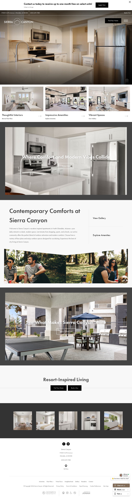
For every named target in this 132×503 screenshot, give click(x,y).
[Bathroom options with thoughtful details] (68, 420)
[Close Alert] (130, 2)
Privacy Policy (60, 486)
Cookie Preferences (95, 486)
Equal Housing (83, 486)
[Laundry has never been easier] (90, 420)
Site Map (105, 486)
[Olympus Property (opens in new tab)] (49, 494)
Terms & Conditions (71, 486)
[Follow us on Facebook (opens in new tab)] (63, 443)
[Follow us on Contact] (68, 443)
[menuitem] (42, 481)
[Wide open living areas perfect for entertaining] (22, 420)
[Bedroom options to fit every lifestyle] (45, 420)
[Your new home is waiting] (113, 420)
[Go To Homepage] (18, 22)
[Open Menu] (126, 21)
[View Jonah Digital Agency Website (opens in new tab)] (86, 493)
